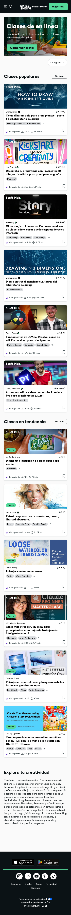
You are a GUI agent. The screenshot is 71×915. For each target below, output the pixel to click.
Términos (35, 888)
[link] (35, 109)
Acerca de (16, 884)
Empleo (28, 884)
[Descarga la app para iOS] (23, 862)
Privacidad (51, 884)
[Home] (26, 7)
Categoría (56, 62)
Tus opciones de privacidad (33, 899)
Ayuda (39, 884)
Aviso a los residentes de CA (35, 902)
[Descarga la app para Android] (48, 862)
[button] (5, 7)
